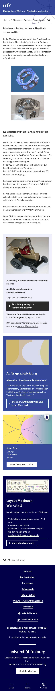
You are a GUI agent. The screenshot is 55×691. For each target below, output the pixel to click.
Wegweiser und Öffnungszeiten (28, 601)
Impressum (27, 583)
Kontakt (28, 571)
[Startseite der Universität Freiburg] (7, 5)
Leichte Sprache (29, 613)
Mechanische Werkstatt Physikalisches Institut (25, 11)
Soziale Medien (27, 671)
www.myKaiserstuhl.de (27, 326)
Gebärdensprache (29, 619)
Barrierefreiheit (27, 577)
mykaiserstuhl (34, 317)
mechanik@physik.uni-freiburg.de (24, 222)
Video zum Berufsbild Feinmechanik (23, 314)
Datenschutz (28, 589)
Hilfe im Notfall (28, 595)
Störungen (28, 606)
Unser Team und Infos (21, 464)
